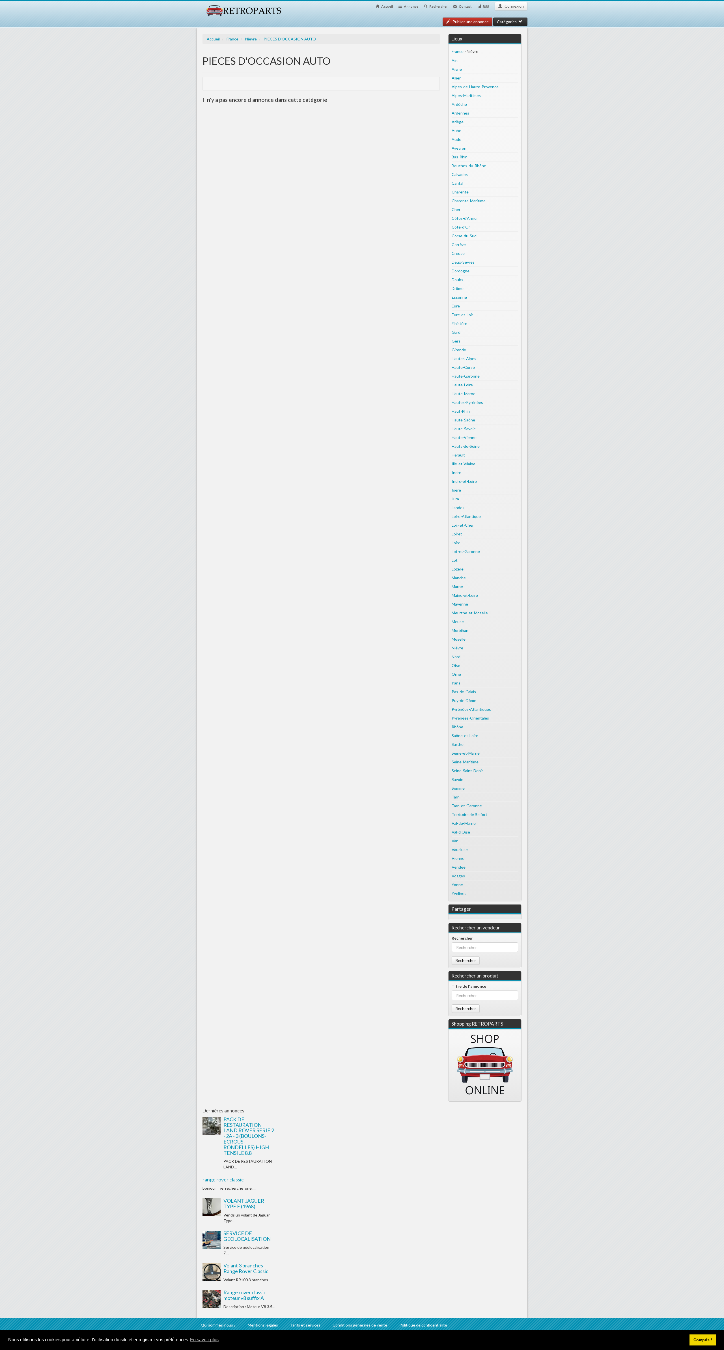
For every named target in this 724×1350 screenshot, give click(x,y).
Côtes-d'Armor (465, 218)
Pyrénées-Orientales (470, 718)
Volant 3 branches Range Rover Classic (245, 1268)
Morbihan (460, 630)
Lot (455, 560)
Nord (456, 656)
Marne (457, 586)
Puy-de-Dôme (464, 700)
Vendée (459, 867)
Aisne (457, 69)
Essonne (459, 297)
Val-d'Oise (461, 832)
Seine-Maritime (465, 761)
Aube (456, 130)
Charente (460, 192)
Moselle (459, 639)
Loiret (457, 533)
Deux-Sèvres (463, 262)
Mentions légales (263, 1325)
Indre (456, 472)
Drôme (458, 288)
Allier (456, 78)
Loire (456, 542)
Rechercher (438, 6)
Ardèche (459, 104)
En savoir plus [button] (204, 1339)
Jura (455, 498)
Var (455, 840)
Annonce (410, 6)
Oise (456, 665)
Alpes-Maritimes (466, 95)
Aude (456, 139)
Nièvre (251, 38)
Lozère (458, 569)
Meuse (458, 621)
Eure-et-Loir (462, 314)
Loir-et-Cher (463, 525)
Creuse (458, 253)
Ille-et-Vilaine (463, 463)
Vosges (458, 875)
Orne (456, 674)
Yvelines (459, 893)
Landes (458, 507)
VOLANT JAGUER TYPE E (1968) (243, 1203)
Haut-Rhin (461, 411)
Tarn (456, 797)
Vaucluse (460, 849)
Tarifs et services (305, 1325)
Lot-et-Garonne (466, 551)
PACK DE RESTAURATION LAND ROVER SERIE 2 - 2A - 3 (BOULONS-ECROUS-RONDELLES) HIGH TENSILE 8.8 (248, 1136)
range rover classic (223, 1179)
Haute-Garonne (466, 376)
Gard (456, 332)
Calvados (460, 174)
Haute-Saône (463, 419)
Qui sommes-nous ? (218, 1325)
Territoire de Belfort (469, 814)
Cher (456, 209)
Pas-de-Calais (464, 691)
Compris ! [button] (702, 1340)
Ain (455, 60)
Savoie (457, 779)
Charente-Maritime (469, 200)
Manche (459, 577)
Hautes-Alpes (464, 358)
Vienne (458, 858)
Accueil (387, 6)
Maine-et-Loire (465, 595)
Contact (465, 6)
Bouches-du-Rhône (469, 165)
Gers (456, 341)
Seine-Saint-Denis (468, 770)
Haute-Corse (463, 367)
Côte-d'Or (461, 227)
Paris (456, 683)
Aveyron (459, 148)
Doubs (457, 279)
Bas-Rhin (459, 156)
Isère (456, 490)
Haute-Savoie (464, 428)
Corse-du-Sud (464, 235)
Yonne (457, 884)
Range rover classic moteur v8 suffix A (244, 1295)
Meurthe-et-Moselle (470, 612)
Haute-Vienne (464, 437)
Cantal (457, 183)
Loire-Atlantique (466, 516)
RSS (485, 6)
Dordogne (460, 270)
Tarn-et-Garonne (467, 805)
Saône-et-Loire (465, 735)
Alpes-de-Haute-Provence (475, 86)
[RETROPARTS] (243, 8)
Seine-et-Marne (466, 753)
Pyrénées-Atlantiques (471, 709)
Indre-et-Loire (464, 481)
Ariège (458, 121)
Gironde (459, 349)
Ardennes (460, 113)
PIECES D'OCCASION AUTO (290, 38)
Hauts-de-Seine (466, 446)
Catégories (507, 21)
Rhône (457, 726)
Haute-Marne (463, 393)
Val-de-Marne (464, 823)
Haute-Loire (462, 384)
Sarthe (458, 744)
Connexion (514, 6)
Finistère (459, 323)
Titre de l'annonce (469, 986)
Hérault (458, 455)
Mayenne (460, 604)
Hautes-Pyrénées (467, 402)
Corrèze (459, 244)
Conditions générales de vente (360, 1325)
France (232, 38)
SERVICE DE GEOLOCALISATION (247, 1236)
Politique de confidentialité (423, 1325)
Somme (458, 788)
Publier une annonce (470, 21)
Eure (456, 305)
